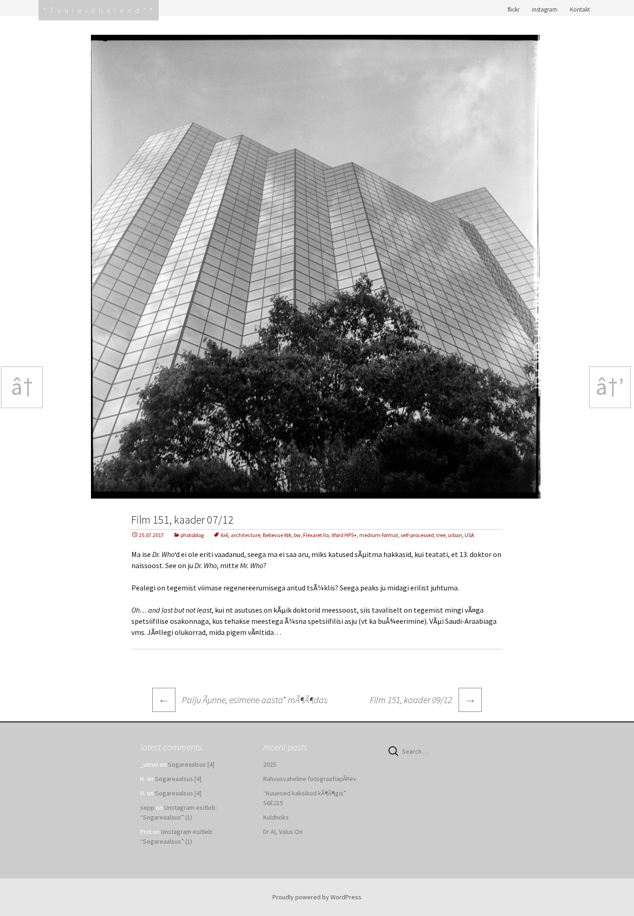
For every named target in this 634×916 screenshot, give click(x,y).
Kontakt (580, 9)
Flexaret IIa (316, 535)
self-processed (417, 535)
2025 (269, 764)
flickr (513, 9)
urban (455, 535)
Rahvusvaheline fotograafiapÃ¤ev (309, 779)
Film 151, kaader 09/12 (423, 698)
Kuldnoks (276, 817)
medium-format (378, 535)
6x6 (224, 535)
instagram (544, 9)
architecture (245, 535)
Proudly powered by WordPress (317, 897)
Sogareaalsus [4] (191, 764)
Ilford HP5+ (344, 535)
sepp (147, 807)
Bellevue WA (277, 535)
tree (441, 535)
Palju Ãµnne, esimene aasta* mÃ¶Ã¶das (243, 699)
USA (469, 535)
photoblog (192, 535)
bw (297, 535)
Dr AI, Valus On (283, 831)
